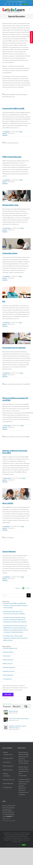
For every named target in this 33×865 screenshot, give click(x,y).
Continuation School (9, 253)
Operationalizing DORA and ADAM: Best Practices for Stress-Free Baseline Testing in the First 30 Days (15, 605)
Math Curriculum (8, 663)
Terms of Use (11, 805)
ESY (3, 301)
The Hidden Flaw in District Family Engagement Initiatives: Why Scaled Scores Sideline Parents (15, 638)
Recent (16, 706)
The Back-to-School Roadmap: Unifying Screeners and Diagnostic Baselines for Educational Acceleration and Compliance (15, 620)
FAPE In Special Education (11, 157)
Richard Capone (7, 228)
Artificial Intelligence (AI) (10, 648)
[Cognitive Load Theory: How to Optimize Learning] (6, 726)
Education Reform (8, 652)
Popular (7, 706)
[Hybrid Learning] (6, 711)
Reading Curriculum (8, 671)
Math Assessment (8, 660)
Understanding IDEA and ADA (13, 108)
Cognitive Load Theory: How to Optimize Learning (17, 727)
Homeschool (6, 656)
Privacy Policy (6, 808)
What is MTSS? (7, 503)
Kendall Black (7, 131)
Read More (4, 135)
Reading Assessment (9, 667)
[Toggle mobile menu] (30, 9)
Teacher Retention (9, 551)
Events (12, 808)
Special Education (8, 675)
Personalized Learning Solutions (14, 347)
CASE (24, 1)
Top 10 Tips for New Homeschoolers (19, 718)
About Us (5, 805)
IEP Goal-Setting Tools (10, 205)
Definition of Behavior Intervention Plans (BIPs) (14, 451)
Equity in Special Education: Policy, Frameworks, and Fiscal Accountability (24, 771)
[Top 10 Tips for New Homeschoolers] (6, 719)
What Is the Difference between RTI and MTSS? (15, 399)
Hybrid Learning (13, 711)
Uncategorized (7, 679)
